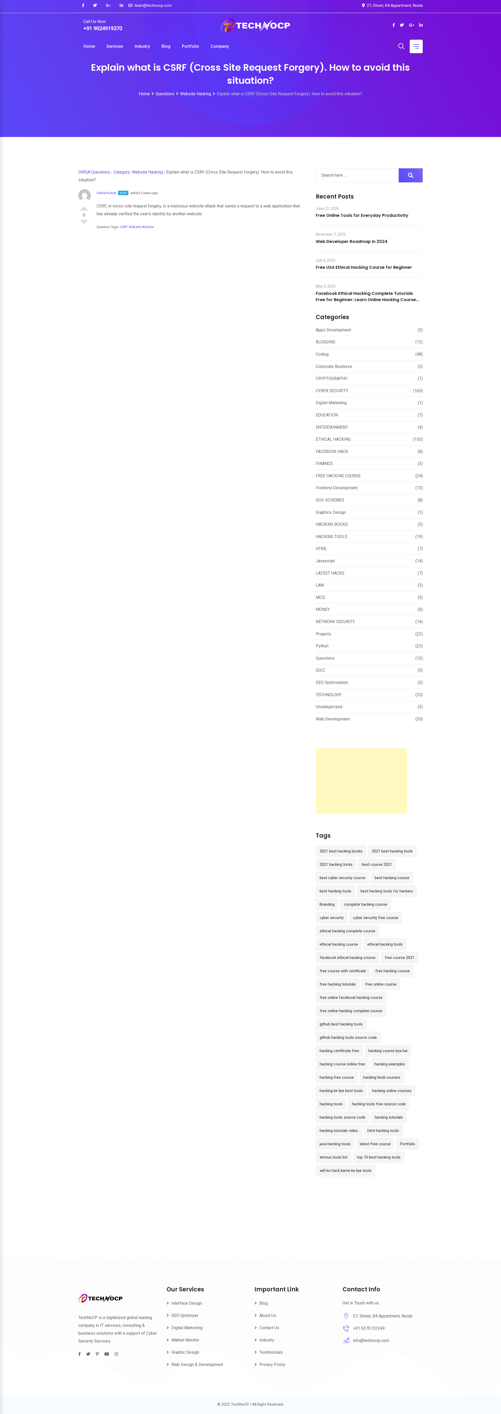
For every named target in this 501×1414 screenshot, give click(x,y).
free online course (381, 984)
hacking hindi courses (381, 1077)
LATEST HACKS (330, 573)
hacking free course (337, 1077)
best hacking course (392, 877)
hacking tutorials (389, 1117)
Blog (166, 46)
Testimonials (271, 1352)
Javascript (325, 560)
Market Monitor (185, 1340)
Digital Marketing (331, 402)
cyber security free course (375, 917)
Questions (325, 658)
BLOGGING (325, 341)
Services (114, 46)
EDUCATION (327, 415)
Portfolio (190, 46)
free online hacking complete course (351, 1011)
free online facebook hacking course (351, 997)
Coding (322, 354)
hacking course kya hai (387, 1050)
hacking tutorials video (339, 1130)
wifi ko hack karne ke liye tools (346, 1170)
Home (89, 46)
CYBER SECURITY (332, 390)
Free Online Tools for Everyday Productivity (362, 215)
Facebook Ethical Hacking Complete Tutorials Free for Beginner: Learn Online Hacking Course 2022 (366, 299)
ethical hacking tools (385, 944)
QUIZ (320, 670)
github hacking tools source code (348, 1037)
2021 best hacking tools (392, 851)
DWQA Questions (94, 172)
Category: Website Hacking (138, 172)
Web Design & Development (197, 1364)
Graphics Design (331, 512)
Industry (142, 46)
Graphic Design (185, 1352)
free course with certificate (343, 971)
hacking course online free (342, 1064)
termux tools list (334, 1157)
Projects (323, 633)
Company (220, 46)
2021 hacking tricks (336, 864)
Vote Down (84, 224)
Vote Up (84, 206)
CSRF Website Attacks (137, 227)
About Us (267, 1315)
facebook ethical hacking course (347, 957)
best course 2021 (377, 864)
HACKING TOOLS (331, 536)
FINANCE (324, 463)
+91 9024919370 (103, 28)
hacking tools (331, 1104)
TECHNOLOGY (329, 694)
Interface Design (186, 1303)
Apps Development (333, 329)
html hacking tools (383, 1130)
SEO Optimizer (184, 1315)
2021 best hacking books (341, 851)
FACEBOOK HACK (332, 451)
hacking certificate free (339, 1050)
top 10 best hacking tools (379, 1157)
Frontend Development (336, 487)
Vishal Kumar (106, 193)
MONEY (323, 609)
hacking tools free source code (379, 1104)
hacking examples (389, 1064)
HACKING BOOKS (332, 524)
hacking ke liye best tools (341, 1090)
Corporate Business (334, 366)
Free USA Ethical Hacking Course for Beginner (364, 267)
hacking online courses (391, 1090)
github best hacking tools (341, 1024)
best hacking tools (335, 891)
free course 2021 (399, 957)
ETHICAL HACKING (333, 439)
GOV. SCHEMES (330, 500)
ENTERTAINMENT (332, 427)
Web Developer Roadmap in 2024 (351, 241)
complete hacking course (365, 904)
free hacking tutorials (338, 984)
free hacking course (392, 971)
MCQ (320, 597)
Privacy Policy (272, 1364)
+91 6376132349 (369, 1328)
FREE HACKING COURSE (338, 475)
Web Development (333, 719)
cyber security (332, 917)
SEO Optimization (332, 682)
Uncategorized (329, 706)
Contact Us (269, 1327)
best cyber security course (342, 877)
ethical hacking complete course (347, 931)
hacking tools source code (342, 1117)
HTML (321, 548)
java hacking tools (335, 1144)
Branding (327, 904)
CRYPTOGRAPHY (331, 378)
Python (322, 645)
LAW (320, 585)
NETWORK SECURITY (335, 621)
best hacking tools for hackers (387, 891)
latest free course (375, 1144)
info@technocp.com (371, 1340)
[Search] (401, 47)
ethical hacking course (339, 944)
